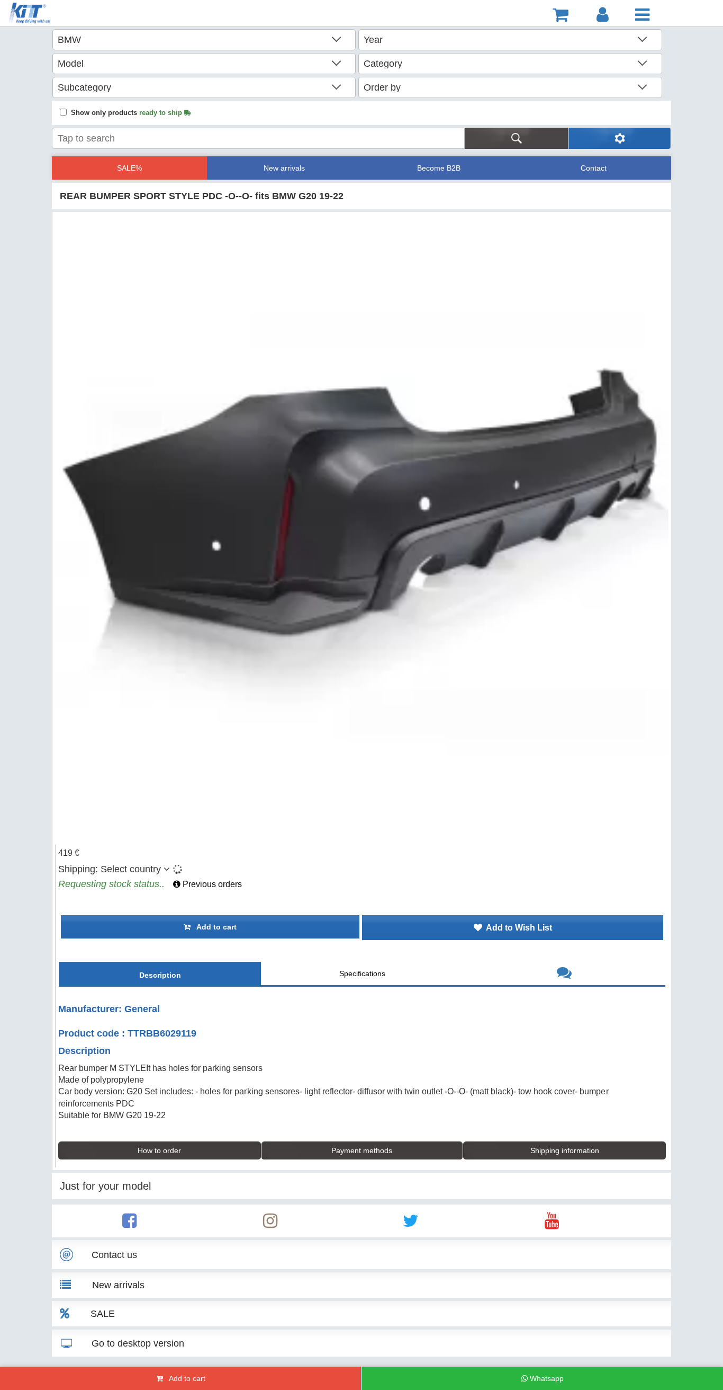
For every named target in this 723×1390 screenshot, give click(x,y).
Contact (594, 168)
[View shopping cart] (560, 15)
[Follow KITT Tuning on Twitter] (411, 1223)
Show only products (127, 112)
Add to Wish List (517, 927)
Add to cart (214, 927)
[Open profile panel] (602, 15)
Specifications (362, 973)
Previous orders (211, 884)
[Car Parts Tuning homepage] (60, 14)
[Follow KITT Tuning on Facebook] (129, 1223)
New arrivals (284, 168)
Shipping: (109, 869)
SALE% (129, 168)
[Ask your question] (564, 974)
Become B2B (438, 168)
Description (160, 975)
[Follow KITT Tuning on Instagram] (270, 1223)
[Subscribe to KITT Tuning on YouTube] (552, 1223)
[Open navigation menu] (642, 15)
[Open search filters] (619, 138)
